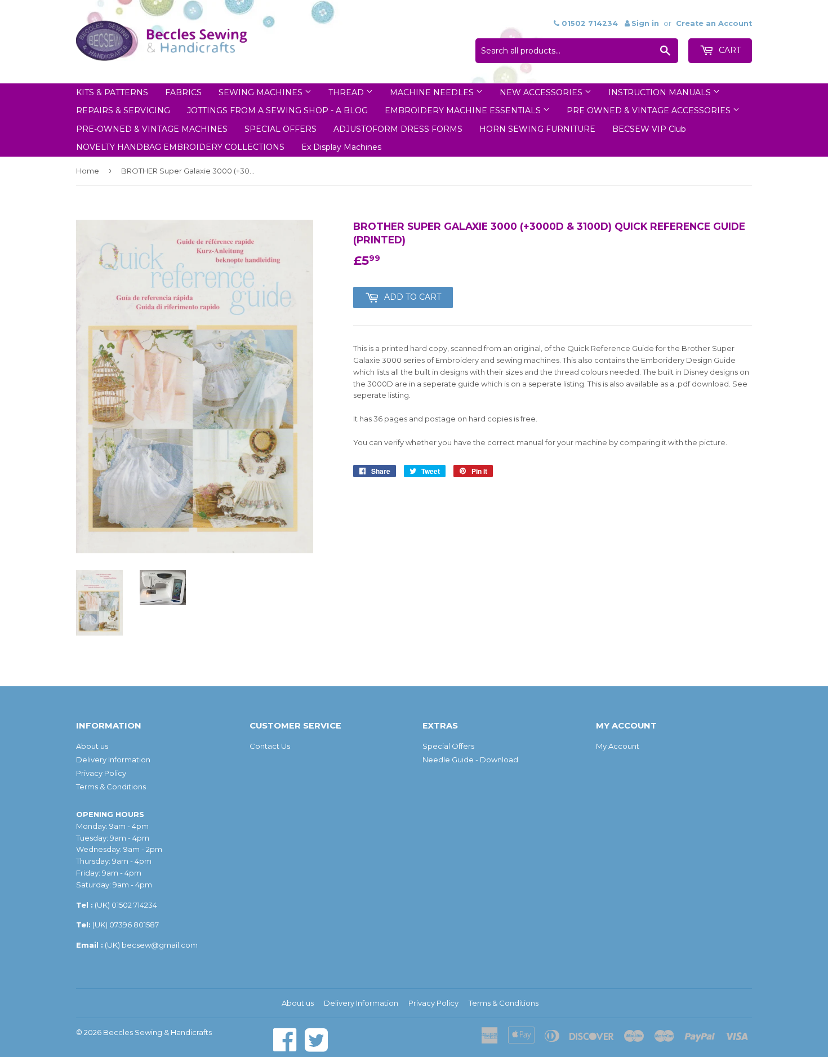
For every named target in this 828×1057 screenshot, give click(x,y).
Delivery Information (113, 759)
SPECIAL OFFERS (280, 129)
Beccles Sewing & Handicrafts (157, 1032)
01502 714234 (134, 904)
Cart (728, 50)
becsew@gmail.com (160, 944)
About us (92, 745)
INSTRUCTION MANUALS (660, 92)
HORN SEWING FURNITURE (537, 129)
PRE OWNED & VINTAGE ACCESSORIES (650, 110)
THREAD (347, 92)
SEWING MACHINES (262, 92)
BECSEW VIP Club (649, 129)
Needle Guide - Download (470, 759)
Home (87, 170)
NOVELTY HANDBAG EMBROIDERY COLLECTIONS (180, 147)
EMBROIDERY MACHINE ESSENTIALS (464, 110)
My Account (617, 745)
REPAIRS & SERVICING (123, 110)
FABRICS (183, 92)
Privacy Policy (101, 773)
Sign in (645, 23)
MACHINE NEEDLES (433, 92)
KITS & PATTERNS (112, 92)
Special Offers (448, 745)
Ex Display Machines (341, 147)
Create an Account (714, 23)
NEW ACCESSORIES (542, 92)
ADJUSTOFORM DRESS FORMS (397, 129)
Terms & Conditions (111, 786)
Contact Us (270, 745)
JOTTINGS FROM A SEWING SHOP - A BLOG (277, 110)
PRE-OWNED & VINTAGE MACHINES (152, 129)
